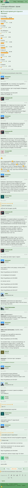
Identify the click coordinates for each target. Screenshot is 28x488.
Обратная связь (4, 484)
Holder (3, 8)
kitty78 (7, 351)
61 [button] (4, 37)
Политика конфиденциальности (8, 485)
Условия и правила (13, 484)
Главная (23, 485)
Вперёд (20, 468)
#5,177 (25, 401)
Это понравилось (8, 362)
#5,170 (25, 265)
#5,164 (25, 136)
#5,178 (25, 417)
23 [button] (4, 27)
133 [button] (4, 42)
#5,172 (25, 312)
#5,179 (25, 429)
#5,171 (25, 298)
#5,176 (25, 387)
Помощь (19, 485)
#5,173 (25, 327)
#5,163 (25, 120)
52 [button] (4, 56)
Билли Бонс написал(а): (7, 432)
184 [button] (4, 46)
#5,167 (25, 200)
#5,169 (25, 254)
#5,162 (25, 102)
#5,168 (25, 216)
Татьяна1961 (8, 151)
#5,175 (25, 371)
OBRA (6, 293)
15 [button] (4, 32)
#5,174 (25, 356)
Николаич (8, 76)
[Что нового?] (26, 1)
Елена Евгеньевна (10, 307)
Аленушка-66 (8, 98)
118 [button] (4, 22)
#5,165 (25, 155)
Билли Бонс (8, 195)
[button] (1, 1)
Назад (8, 468)
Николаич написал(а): (6, 203)
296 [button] (4, 51)
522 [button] (4, 17)
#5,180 (25, 461)
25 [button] (4, 66)
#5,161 (25, 81)
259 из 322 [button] (14, 468)
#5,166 (25, 179)
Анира (6, 397)
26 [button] (4, 61)
